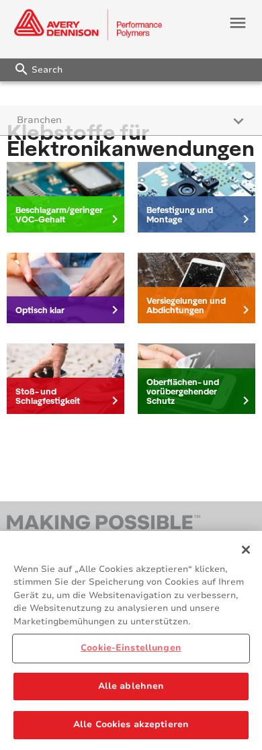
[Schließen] (246, 550)
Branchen (39, 120)
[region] (131, 640)
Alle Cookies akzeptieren (131, 724)
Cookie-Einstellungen (131, 648)
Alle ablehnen (131, 686)
